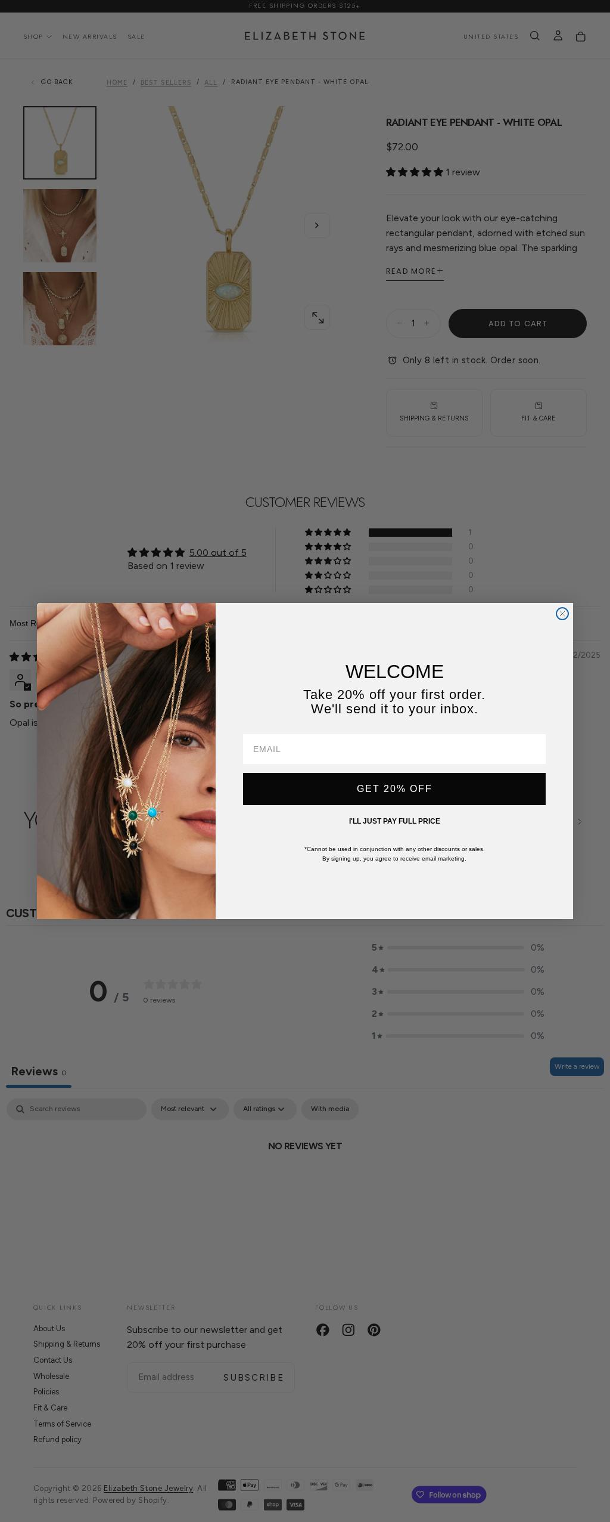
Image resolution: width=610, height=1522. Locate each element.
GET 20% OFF (394, 789)
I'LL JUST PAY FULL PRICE (394, 821)
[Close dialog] (562, 614)
